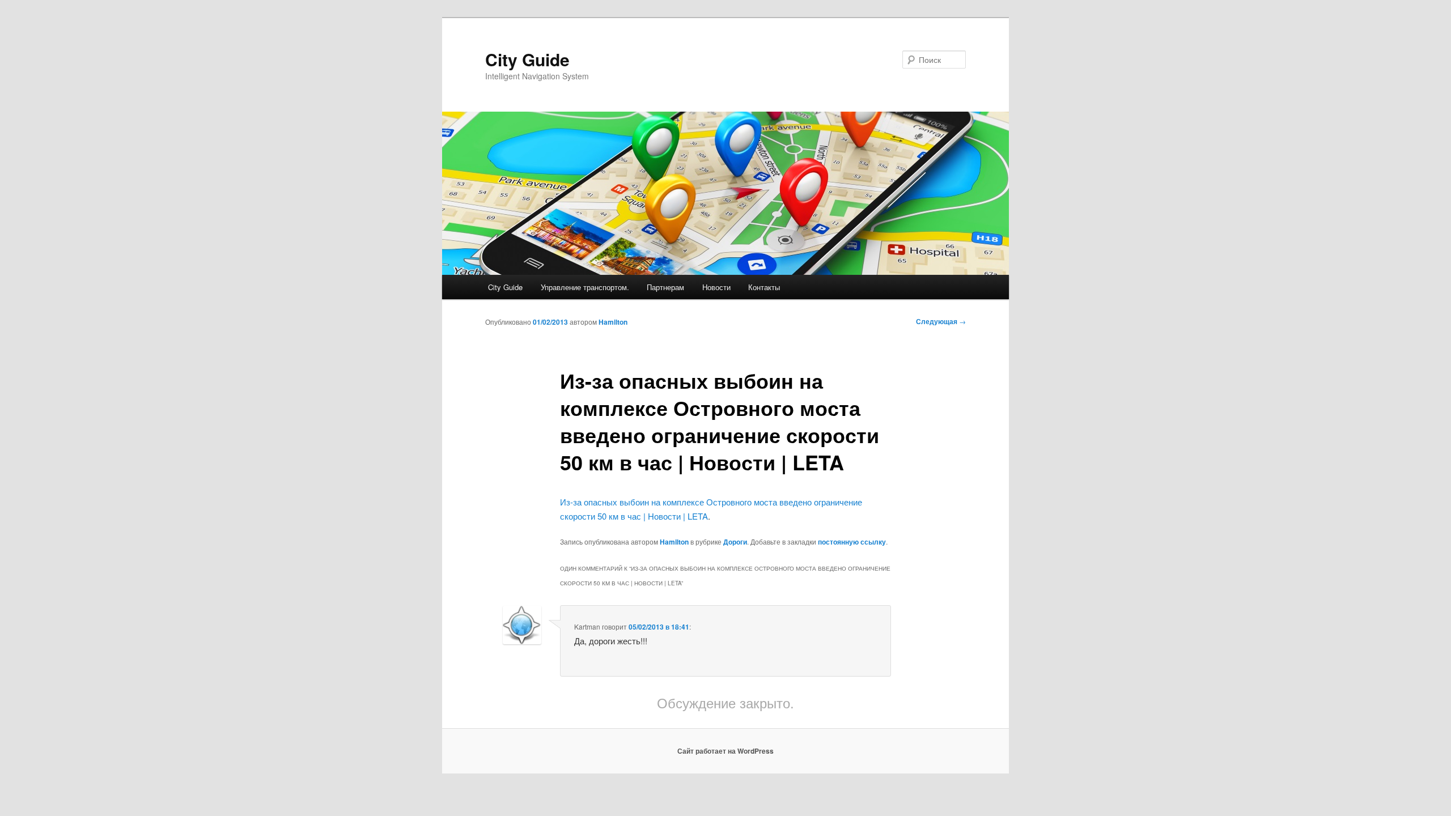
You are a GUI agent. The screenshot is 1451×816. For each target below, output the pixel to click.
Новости (716, 287)
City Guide (527, 59)
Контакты (764, 287)
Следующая (941, 321)
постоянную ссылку (852, 542)
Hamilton (613, 322)
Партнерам (665, 287)
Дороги (735, 542)
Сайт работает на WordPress (725, 751)
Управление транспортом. (585, 287)
